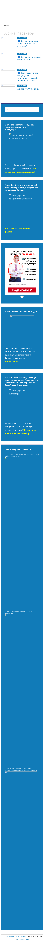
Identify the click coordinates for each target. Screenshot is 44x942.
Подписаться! (22, 290)
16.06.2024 (22, 54)
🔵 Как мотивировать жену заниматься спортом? (28, 43)
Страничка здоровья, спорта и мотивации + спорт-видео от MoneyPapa (21, 769)
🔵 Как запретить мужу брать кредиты (29, 58)
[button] (22, 253)
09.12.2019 (22, 86)
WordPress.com (23, 939)
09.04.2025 (22, 38)
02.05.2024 (22, 70)
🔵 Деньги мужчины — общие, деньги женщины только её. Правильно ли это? (28, 76)
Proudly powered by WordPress (14, 936)
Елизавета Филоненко (28, 88)
